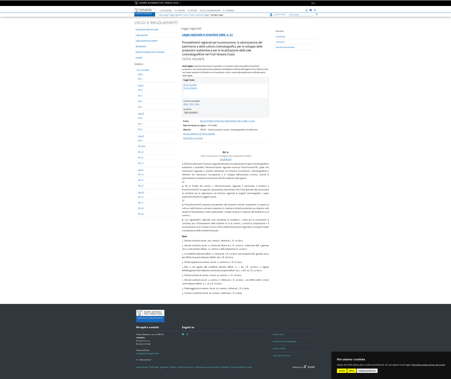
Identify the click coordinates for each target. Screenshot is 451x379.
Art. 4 (140, 101)
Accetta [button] (342, 371)
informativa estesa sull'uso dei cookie (428, 365)
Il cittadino (228, 10)
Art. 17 (140, 202)
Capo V (141, 170)
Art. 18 (140, 208)
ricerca (186, 15)
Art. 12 (140, 163)
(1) (221, 159)
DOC (197, 104)
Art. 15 (140, 185)
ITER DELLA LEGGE (193, 138)
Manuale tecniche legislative (285, 47)
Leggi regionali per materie (146, 40)
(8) (183, 181)
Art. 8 (140, 129)
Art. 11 (140, 157)
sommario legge (202, 15)
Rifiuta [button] (351, 371)
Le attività (192, 10)
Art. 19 (140, 213)
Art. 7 (140, 123)
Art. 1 (140, 78)
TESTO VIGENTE (190, 85)
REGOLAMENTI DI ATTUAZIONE (199, 134)
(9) (183, 200)
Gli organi (179, 10)
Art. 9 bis (141, 146)
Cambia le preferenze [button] (367, 371)
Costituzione (280, 42)
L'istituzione (166, 10)
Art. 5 (140, 106)
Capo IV (141, 136)
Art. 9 (140, 140)
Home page (163, 15)
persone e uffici (280, 14)
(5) (228, 159)
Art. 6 (140, 118)
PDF (191, 104)
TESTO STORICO (190, 88)
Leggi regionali (142, 35)
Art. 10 (140, 151)
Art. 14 (140, 180)
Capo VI (141, 192)
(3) (225, 159)
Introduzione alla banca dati (147, 29)
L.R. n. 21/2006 (143, 70)
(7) (230, 159)
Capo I (140, 74)
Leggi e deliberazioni (210, 10)
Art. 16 (140, 196)
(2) (223, 159)
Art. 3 (140, 95)
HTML (185, 104)
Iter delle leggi (280, 36)
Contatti (139, 57)
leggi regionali (176, 15)
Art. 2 (140, 89)
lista (192, 15)
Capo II (140, 85)
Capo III (141, 113)
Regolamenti (141, 46)
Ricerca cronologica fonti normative (150, 52)
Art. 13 (140, 174)
